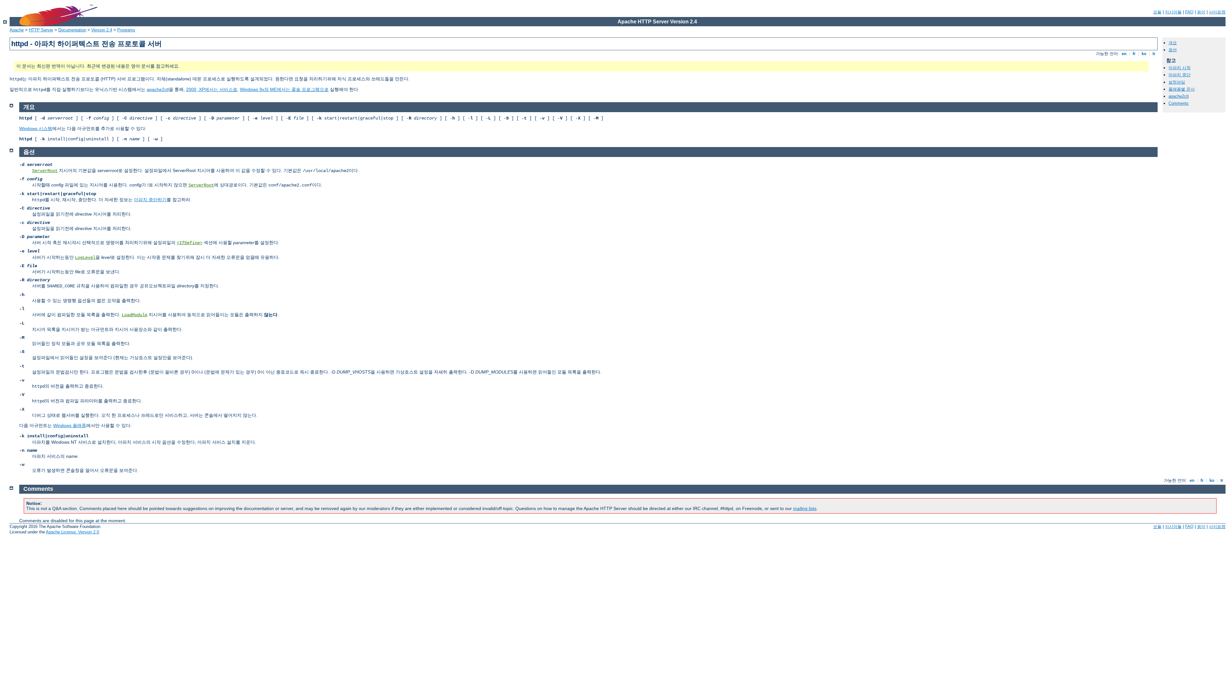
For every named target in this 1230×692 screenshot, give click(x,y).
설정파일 (1176, 82)
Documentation (72, 30)
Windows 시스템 (35, 128)
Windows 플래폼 (69, 425)
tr (1154, 53)
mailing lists (804, 508)
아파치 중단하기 (150, 199)
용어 (1201, 12)
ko (1144, 53)
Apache (17, 30)
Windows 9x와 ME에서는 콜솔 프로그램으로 (284, 89)
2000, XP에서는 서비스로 (211, 89)
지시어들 (1173, 12)
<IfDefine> (189, 242)
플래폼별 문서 (1181, 89)
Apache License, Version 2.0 (72, 532)
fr (1134, 53)
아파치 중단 (1179, 74)
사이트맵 (1217, 12)
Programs (126, 30)
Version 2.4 (101, 30)
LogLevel (85, 257)
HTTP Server (41, 30)
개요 (1172, 42)
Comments (1178, 103)
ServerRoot (45, 170)
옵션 (1172, 49)
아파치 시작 (1179, 67)
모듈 (1157, 12)
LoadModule (134, 314)
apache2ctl (158, 89)
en (1124, 53)
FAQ (1189, 12)
